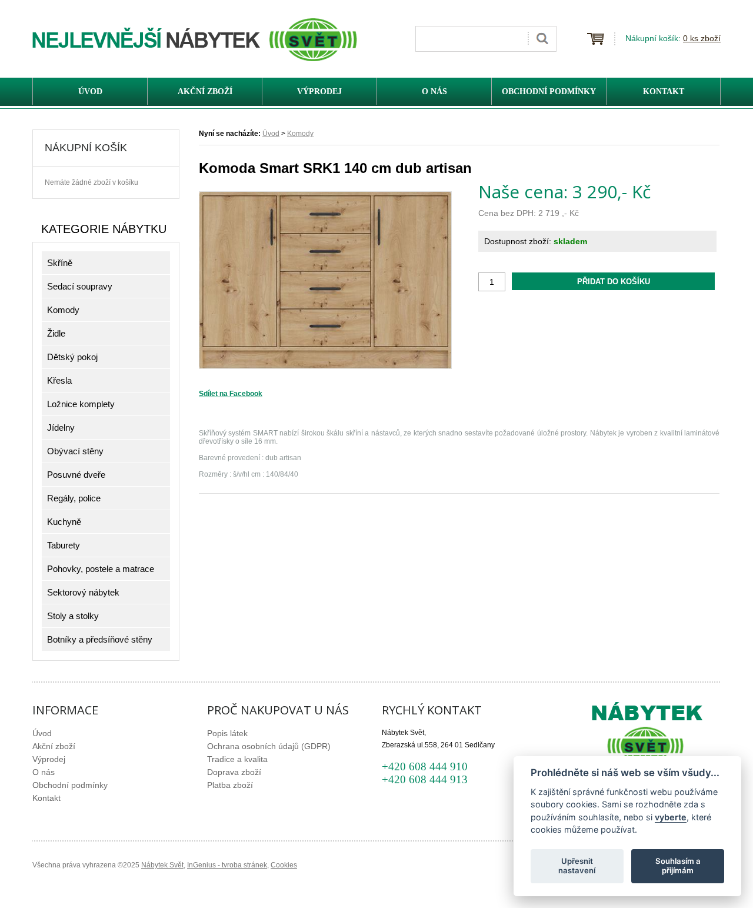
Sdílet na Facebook (230, 394)
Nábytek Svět (162, 865)
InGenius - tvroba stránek (227, 865)
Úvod (270, 133)
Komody (300, 133)
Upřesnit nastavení (576, 865)
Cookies (284, 865)
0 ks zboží (702, 38)
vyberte (671, 816)
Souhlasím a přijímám (678, 865)
